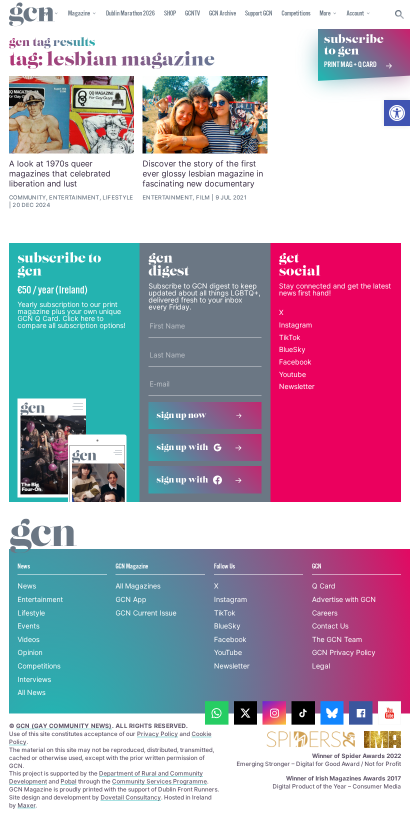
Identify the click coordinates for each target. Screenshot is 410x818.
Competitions (296, 14)
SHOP (170, 14)
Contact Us (330, 626)
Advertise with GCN (344, 599)
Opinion (30, 652)
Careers (325, 612)
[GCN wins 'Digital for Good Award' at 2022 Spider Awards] (310, 740)
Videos (29, 639)
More (325, 14)
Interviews (34, 679)
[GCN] (43, 545)
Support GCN (258, 14)
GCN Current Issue (146, 612)
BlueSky (292, 349)
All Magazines (138, 586)
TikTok (289, 337)
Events (29, 626)
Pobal (68, 781)
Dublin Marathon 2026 (130, 14)
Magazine (79, 14)
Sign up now (181, 415)
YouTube (228, 652)
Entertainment (40, 599)
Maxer (27, 805)
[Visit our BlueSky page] (332, 713)
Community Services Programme (159, 781)
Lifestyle (31, 612)
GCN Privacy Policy (344, 652)
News (27, 586)
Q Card (324, 586)
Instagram (295, 324)
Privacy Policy (157, 734)
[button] (397, 113)
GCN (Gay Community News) (64, 726)
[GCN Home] (32, 15)
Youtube (292, 374)
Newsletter (296, 386)
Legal (321, 666)
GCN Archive (222, 14)
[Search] (400, 14)
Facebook (295, 362)
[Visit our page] (216, 713)
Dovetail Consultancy (130, 797)
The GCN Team (337, 639)
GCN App (131, 599)
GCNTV (192, 14)
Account (355, 14)
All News (32, 692)
